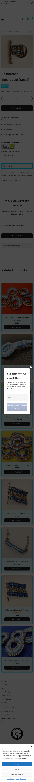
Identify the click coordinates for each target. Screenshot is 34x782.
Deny (17, 769)
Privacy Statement (21, 779)
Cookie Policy (11, 779)
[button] (31, 746)
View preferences (17, 774)
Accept (17, 764)
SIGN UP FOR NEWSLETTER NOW (17, 407)
